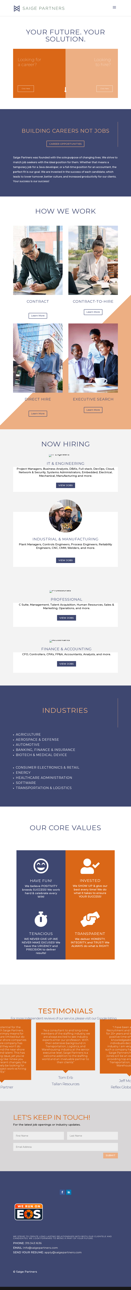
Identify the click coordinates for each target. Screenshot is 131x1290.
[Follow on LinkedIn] (68, 1192)
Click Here (104, 89)
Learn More (38, 315)
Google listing (106, 1018)
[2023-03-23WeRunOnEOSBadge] (28, 1221)
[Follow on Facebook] (62, 1192)
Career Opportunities (65, 143)
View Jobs (65, 485)
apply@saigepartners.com (63, 1252)
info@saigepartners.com (40, 1247)
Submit (110, 1155)
